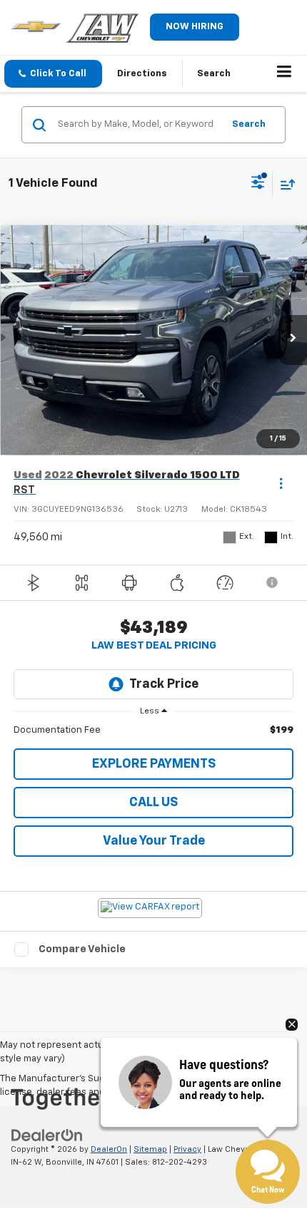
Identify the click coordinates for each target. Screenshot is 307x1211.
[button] (53, 74)
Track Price (163, 684)
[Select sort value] (284, 184)
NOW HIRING (194, 26)
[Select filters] (258, 184)
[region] (154, 730)
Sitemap (150, 1149)
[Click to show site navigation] (284, 74)
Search (249, 124)
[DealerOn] (47, 1135)
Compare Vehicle (82, 949)
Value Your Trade (154, 841)
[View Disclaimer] (273, 582)
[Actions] (280, 482)
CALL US (153, 802)
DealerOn (109, 1149)
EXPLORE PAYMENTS (154, 764)
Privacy (187, 1149)
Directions (142, 73)
